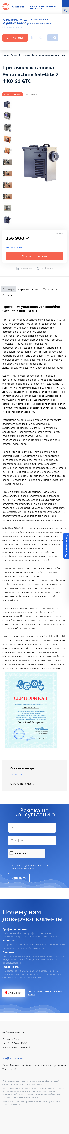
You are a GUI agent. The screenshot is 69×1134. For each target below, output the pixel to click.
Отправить (19, 877)
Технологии (51, 289)
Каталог (18, 37)
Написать (16, 774)
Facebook (49, 45)
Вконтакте (41, 45)
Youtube (33, 45)
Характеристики (29, 289)
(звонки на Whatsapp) (27, 23)
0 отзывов (31, 94)
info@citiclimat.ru (39, 20)
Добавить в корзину (34, 256)
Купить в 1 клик (14, 247)
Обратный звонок (12, 27)
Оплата (7, 295)
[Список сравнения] (32, 37)
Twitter (56, 45)
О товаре (8, 289)
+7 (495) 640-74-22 (13, 1032)
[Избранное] (41, 37)
